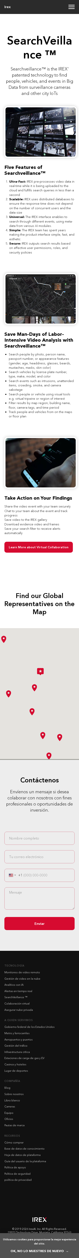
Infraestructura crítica (17, 1052)
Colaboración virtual (17, 1003)
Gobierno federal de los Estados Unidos (29, 1026)
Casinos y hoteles (15, 1064)
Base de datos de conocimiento (24, 1148)
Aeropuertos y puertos (18, 1039)
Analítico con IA (13, 984)
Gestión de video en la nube (22, 978)
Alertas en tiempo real (18, 991)
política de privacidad (18, 1179)
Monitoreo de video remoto (22, 972)
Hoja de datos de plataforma (22, 1155)
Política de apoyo (15, 1167)
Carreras (9, 1106)
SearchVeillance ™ (15, 997)
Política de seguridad (17, 1173)
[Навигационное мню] (71, 7)
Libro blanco (12, 1100)
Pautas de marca (14, 1125)
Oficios (8, 1119)
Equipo (8, 1112)
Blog (7, 1087)
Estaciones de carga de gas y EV (24, 1058)
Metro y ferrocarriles (16, 1033)
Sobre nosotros (13, 1094)
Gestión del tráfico (15, 1045)
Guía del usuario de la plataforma (25, 1161)
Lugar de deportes (16, 1070)
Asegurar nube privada (18, 1009)
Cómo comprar (13, 1142)
